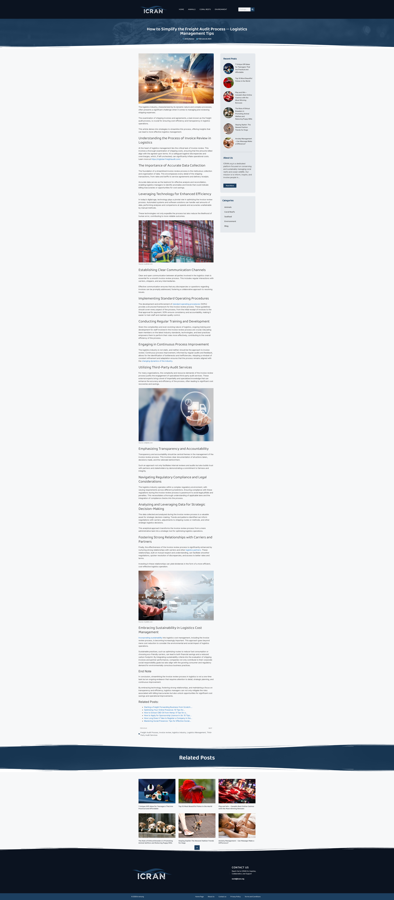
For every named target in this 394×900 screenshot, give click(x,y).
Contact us (222, 896)
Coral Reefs (205, 9)
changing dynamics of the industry (157, 361)
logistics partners (193, 550)
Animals (191, 9)
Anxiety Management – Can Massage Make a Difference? (243, 141)
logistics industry (179, 732)
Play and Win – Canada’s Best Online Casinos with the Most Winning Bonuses (243, 97)
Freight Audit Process (149, 732)
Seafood (228, 216)
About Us (211, 896)
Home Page (199, 896)
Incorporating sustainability (150, 638)
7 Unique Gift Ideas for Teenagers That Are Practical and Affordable (156, 807)
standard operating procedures (186, 304)
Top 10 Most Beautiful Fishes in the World (195, 806)
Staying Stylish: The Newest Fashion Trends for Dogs (243, 127)
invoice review (165, 732)
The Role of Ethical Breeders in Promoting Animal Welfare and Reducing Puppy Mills (243, 113)
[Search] (252, 9)
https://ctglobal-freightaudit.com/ (165, 159)
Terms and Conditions (253, 896)
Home (181, 9)
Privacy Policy (235, 896)
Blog (226, 226)
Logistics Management (196, 732)
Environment (221, 9)
